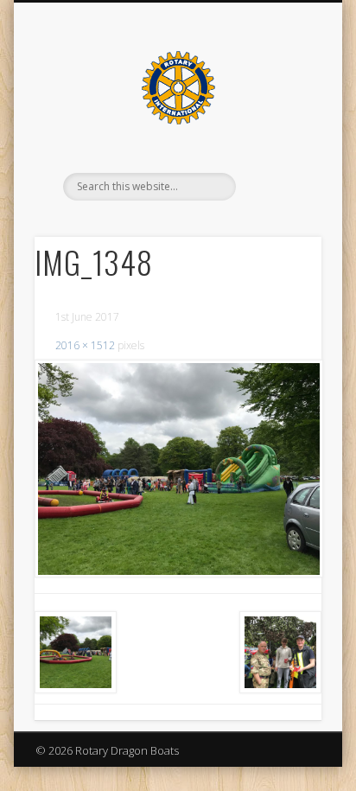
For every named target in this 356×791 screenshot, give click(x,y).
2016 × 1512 (85, 345)
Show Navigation (279, 155)
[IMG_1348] (178, 468)
